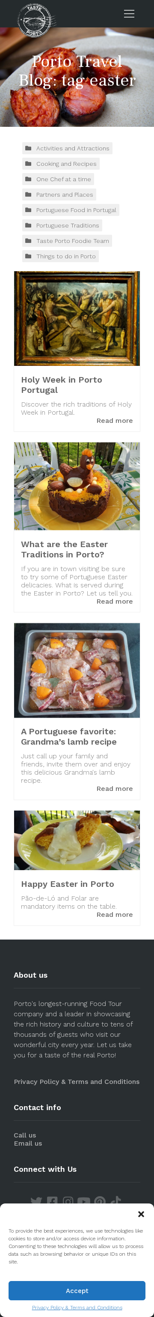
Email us (28, 1143)
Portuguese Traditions (67, 225)
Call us (25, 1135)
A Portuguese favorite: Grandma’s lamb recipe (69, 736)
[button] (141, 1214)
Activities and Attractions (73, 148)
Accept (77, 1291)
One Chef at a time (63, 179)
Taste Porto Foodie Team (72, 240)
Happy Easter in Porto (67, 884)
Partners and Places (64, 194)
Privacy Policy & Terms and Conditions (77, 1308)
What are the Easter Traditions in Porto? (64, 549)
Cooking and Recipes (66, 163)
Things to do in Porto (66, 256)
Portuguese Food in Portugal (76, 210)
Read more (114, 420)
